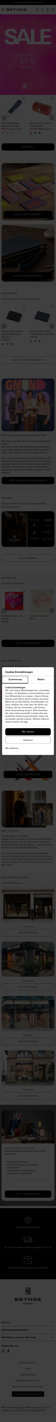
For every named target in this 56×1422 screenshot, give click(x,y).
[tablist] (28, 680)
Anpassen (28, 740)
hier (26, 722)
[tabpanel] (28, 705)
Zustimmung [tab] (15, 679)
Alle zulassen (28, 731)
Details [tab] (41, 679)
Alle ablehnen (11, 748)
